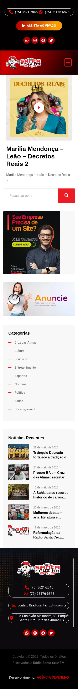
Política (20, 392)
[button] (68, 62)
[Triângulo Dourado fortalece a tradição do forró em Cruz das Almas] (18, 452)
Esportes (21, 376)
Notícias (20, 384)
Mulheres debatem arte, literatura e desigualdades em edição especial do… (49, 515)
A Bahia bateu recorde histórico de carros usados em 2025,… (50, 495)
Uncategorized (25, 409)
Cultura (20, 351)
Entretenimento (25, 367)
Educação (21, 359)
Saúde (19, 401)
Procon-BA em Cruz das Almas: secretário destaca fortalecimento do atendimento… (51, 475)
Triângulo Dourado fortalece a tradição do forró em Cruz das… (50, 455)
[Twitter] (51, 40)
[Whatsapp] (26, 40)
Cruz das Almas (25, 342)
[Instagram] (34, 40)
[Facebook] (43, 40)
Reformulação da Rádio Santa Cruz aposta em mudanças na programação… (50, 535)
